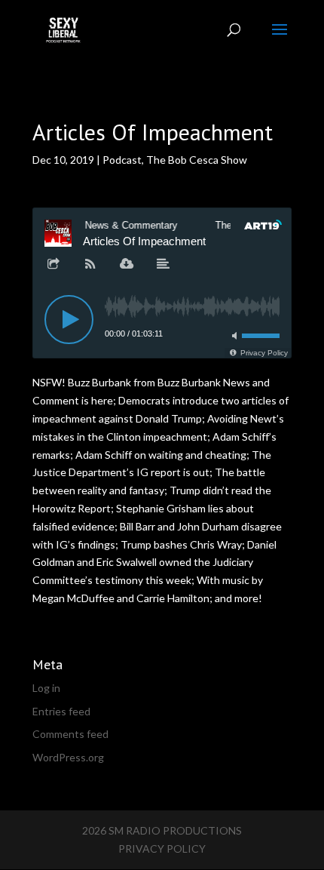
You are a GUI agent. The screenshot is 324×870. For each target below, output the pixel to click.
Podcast (122, 159)
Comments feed (70, 733)
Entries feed (61, 711)
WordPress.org (68, 757)
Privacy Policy (162, 848)
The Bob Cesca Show (196, 159)
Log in (46, 687)
